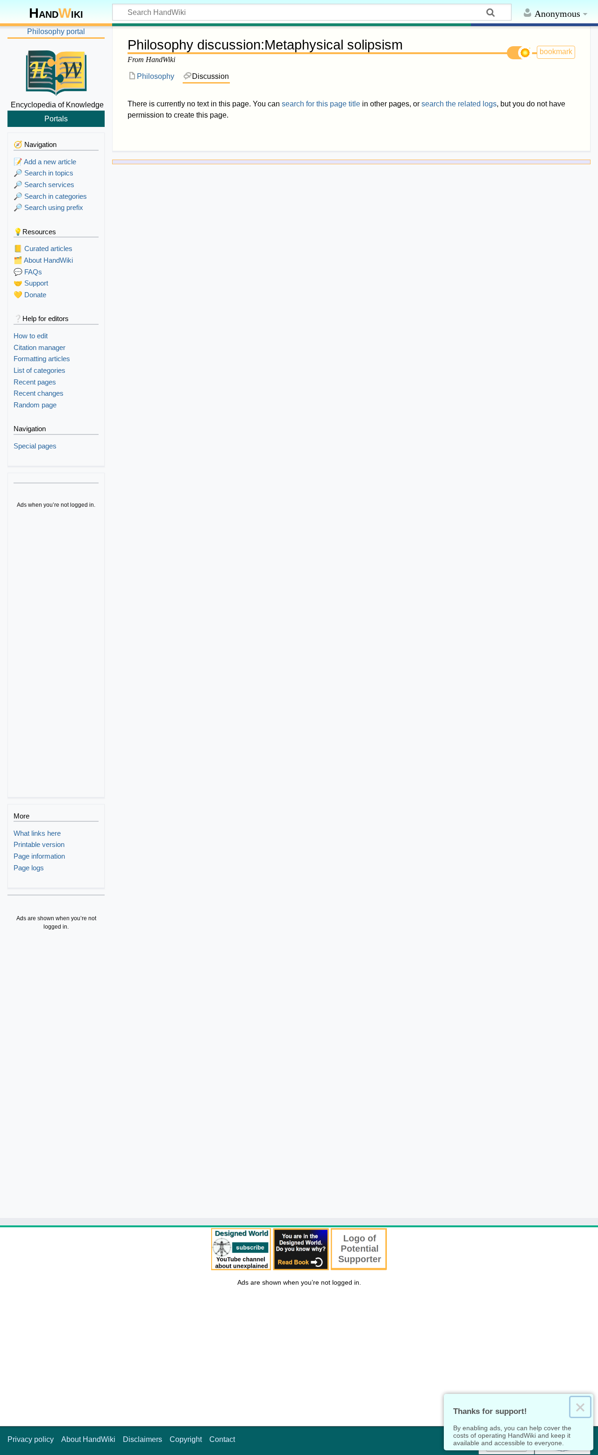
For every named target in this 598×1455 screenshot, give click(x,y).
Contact (222, 1439)
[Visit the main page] (56, 71)
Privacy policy (30, 1439)
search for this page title (321, 104)
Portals (56, 118)
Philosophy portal (56, 31)
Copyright (186, 1439)
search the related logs (459, 104)
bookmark (556, 52)
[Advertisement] (56, 654)
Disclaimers (142, 1439)
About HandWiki (88, 1439)
